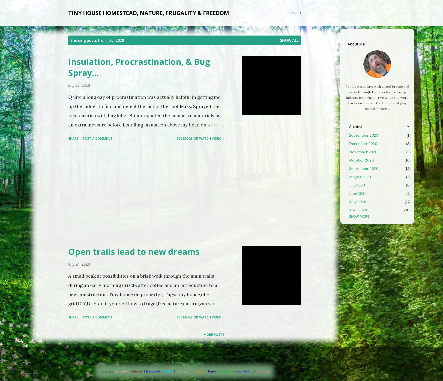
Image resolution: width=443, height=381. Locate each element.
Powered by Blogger (187, 362)
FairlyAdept (245, 371)
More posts (214, 334)
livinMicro (227, 371)
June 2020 (358, 193)
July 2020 (357, 185)
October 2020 (361, 160)
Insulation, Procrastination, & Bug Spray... (139, 67)
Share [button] (73, 138)
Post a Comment (98, 138)
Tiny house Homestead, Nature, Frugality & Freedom (148, 13)
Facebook (153, 371)
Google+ (121, 371)
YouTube (262, 371)
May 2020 (357, 201)
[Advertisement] (146, 194)
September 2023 (363, 135)
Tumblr (212, 371)
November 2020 (363, 152)
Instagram (183, 371)
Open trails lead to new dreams (134, 251)
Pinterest (136, 371)
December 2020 (363, 143)
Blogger (199, 371)
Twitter (168, 371)
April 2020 (358, 210)
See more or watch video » (200, 138)
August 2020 (360, 176)
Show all (289, 40)
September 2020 (363, 168)
